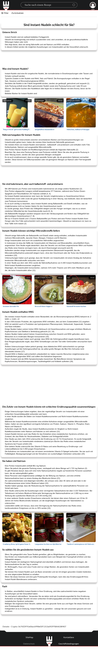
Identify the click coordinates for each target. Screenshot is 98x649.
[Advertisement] (49, 58)
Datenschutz (29, 644)
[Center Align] (75, 4)
